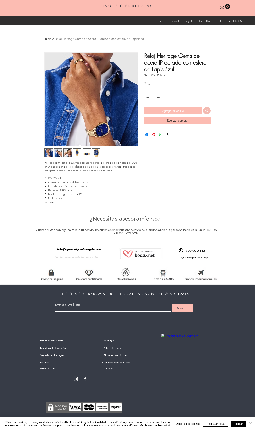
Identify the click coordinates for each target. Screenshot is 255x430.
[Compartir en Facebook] (146, 134)
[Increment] (158, 97)
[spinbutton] (153, 97)
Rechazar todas (215, 424)
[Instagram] (76, 379)
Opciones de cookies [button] (188, 424)
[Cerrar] (250, 423)
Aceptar (238, 424)
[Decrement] (147, 97)
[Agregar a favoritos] (207, 110)
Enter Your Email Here (67, 304)
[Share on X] (168, 134)
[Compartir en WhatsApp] (161, 134)
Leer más (49, 202)
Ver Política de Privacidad (155, 425)
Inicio (48, 39)
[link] (225, 6)
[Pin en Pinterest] (154, 134)
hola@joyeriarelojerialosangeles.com (79, 249)
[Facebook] (85, 379)
